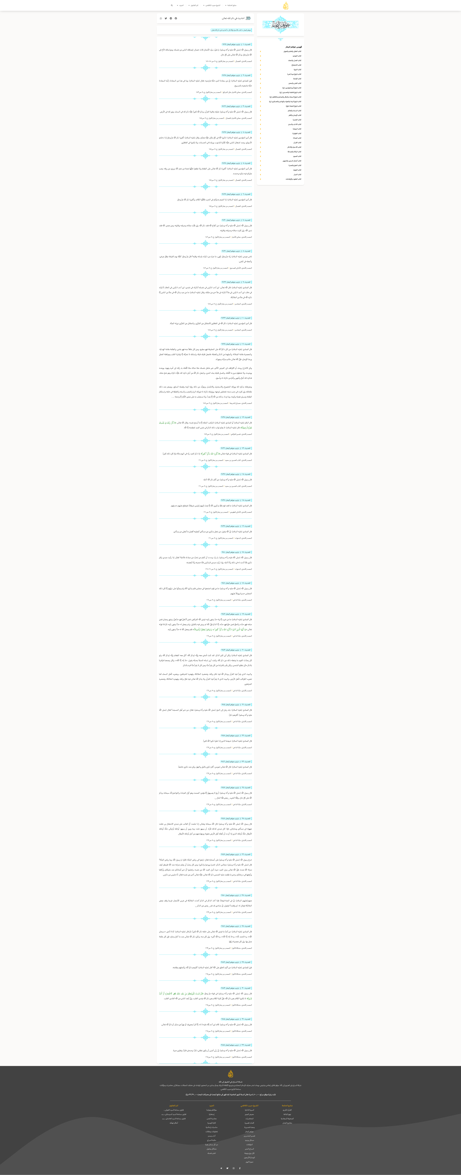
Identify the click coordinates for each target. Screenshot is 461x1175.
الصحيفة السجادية (287, 1118)
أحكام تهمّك (174, 1123)
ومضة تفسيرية (249, 1127)
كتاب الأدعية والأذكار (235, 30)
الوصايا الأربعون (249, 1157)
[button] (171, 5)
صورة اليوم (249, 1162)
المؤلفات (249, 1144)
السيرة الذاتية (249, 1110)
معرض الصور (249, 1114)
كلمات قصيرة (249, 1123)
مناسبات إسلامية (211, 1127)
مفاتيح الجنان (287, 1123)
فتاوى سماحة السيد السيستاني (173, 1114)
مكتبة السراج (211, 1140)
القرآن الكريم (287, 1110)
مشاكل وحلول (212, 1149)
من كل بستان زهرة (211, 1144)
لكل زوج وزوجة (249, 1153)
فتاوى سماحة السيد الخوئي (174, 1110)
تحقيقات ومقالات (212, 1131)
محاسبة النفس (212, 1118)
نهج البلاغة (287, 1114)
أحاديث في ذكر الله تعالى (233, 18)
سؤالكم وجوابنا (211, 1110)
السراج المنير (249, 1149)
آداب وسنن (211, 1136)
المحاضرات (249, 1118)
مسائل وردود (249, 1140)
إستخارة (211, 1114)
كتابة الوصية (211, 1123)
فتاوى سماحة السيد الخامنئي (174, 1118)
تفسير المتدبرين (249, 1136)
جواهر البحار (249, 1131)
